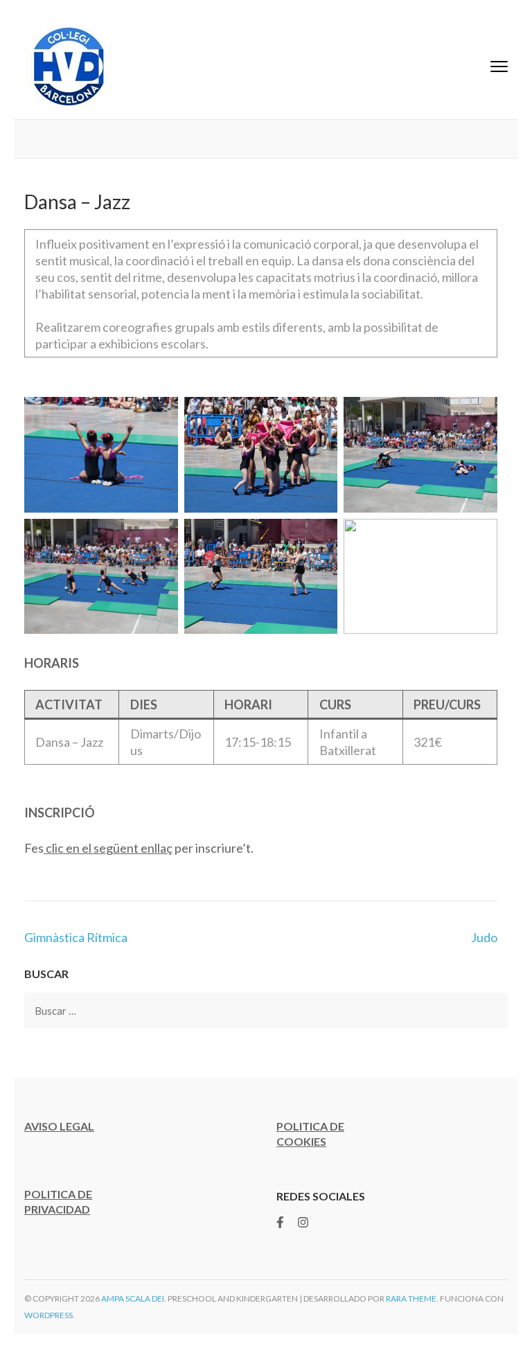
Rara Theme (411, 1298)
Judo (484, 937)
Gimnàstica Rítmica (75, 937)
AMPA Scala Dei (132, 1298)
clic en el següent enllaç (108, 847)
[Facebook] (280, 1222)
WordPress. (49, 1315)
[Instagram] (303, 1222)
